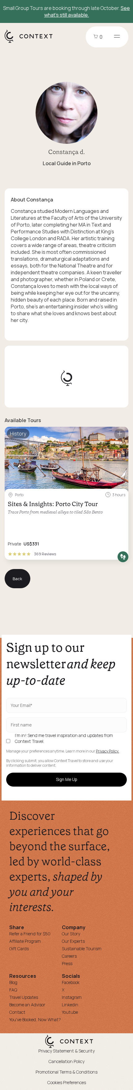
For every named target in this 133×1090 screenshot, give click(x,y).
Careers (69, 956)
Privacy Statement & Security (66, 1051)
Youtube (70, 1012)
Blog (13, 982)
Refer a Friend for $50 (29, 934)
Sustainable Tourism (81, 948)
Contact (17, 1012)
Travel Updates (23, 997)
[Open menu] (117, 37)
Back (17, 578)
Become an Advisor (27, 1005)
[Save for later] (119, 434)
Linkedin (70, 1005)
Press (67, 963)
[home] (32, 42)
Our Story (71, 934)
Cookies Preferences (66, 1082)
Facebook (70, 982)
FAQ (13, 990)
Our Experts (73, 941)
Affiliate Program (25, 941)
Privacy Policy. (107, 751)
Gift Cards (19, 948)
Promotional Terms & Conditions (66, 1072)
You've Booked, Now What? (35, 1019)
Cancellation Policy (66, 1061)
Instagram (72, 997)
